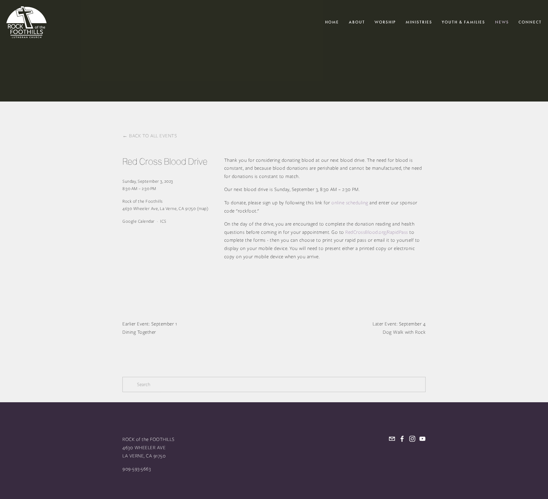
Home (332, 22)
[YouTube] (422, 439)
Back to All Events (153, 135)
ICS (163, 221)
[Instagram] (412, 439)
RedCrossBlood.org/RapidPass (376, 232)
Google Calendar (138, 221)
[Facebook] (402, 439)
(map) (203, 208)
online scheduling (349, 202)
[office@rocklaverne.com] (392, 439)
